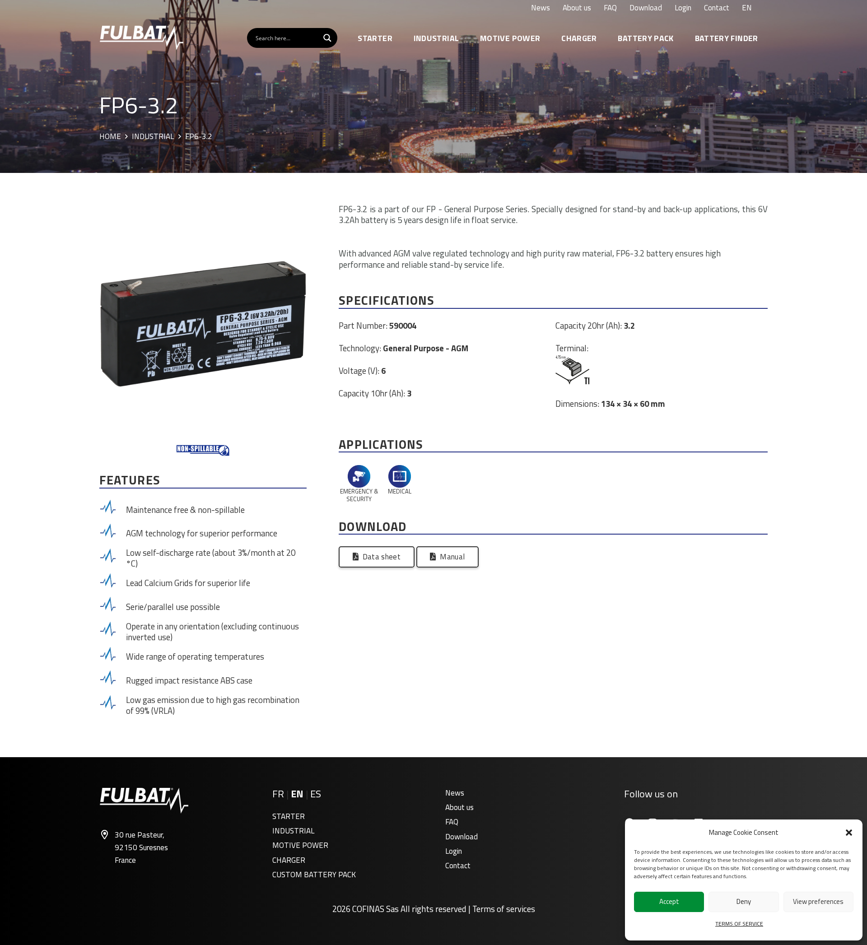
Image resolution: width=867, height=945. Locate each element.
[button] (848, 832)
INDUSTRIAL (293, 831)
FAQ (451, 822)
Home (110, 136)
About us (459, 807)
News (454, 793)
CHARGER (288, 860)
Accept (669, 901)
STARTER (288, 816)
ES (315, 793)
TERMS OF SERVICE (739, 923)
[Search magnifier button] (327, 38)
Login (453, 851)
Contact (458, 865)
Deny (743, 901)
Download (461, 837)
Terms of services (503, 909)
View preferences (818, 901)
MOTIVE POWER (300, 845)
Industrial (153, 136)
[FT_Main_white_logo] (141, 38)
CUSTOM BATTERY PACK (314, 874)
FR (278, 793)
